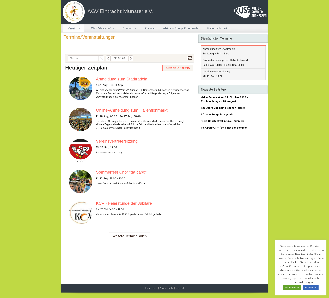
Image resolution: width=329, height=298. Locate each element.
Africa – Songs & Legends (217, 114)
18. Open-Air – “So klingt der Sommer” (224, 127)
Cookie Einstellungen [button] (301, 282)
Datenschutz (166, 288)
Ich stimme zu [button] (292, 287)
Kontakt (180, 288)
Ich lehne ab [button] (310, 287)
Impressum (151, 288)
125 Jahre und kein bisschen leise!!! (223, 107)
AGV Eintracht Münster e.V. (120, 11)
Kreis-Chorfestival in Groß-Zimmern (223, 121)
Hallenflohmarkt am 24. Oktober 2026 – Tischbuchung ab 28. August (224, 99)
